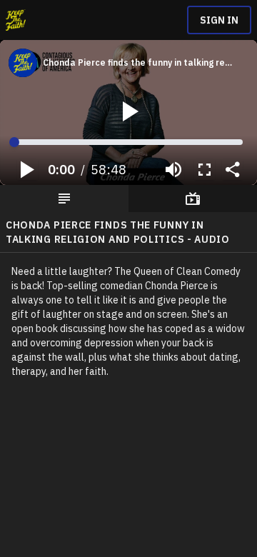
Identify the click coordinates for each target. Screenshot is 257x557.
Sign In (219, 20)
